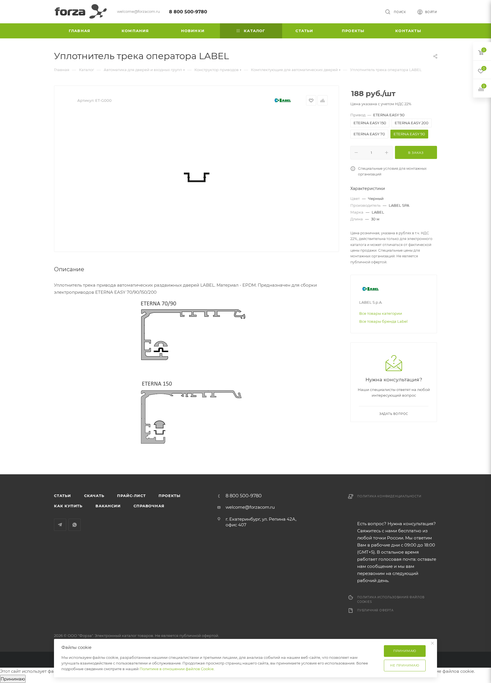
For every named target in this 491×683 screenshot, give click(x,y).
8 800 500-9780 (188, 12)
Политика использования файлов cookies (391, 599)
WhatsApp (74, 525)
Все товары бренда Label (383, 321)
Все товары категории (380, 313)
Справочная (149, 506)
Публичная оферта (375, 610)
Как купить (68, 506)
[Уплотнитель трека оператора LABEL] (197, 177)
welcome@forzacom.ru (250, 507)
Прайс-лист (131, 495)
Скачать (94, 495)
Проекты (169, 495)
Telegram (60, 525)
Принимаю (13, 679)
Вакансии (107, 506)
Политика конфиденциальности (389, 496)
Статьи (62, 495)
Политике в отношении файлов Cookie (177, 669)
